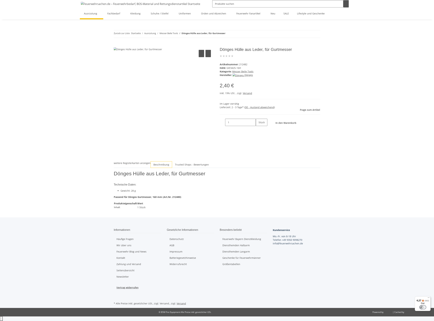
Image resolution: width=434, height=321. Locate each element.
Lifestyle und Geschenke (311, 13)
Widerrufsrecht (178, 264)
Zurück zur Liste (122, 33)
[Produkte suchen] (346, 3)
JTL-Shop (388, 312)
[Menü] (429, 298)
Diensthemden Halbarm (236, 245)
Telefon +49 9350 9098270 (287, 239)
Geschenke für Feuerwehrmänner (241, 257)
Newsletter (122, 276)
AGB (172, 245)
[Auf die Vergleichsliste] (201, 53)
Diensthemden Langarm (236, 251)
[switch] (422, 307)
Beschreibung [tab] (161, 164)
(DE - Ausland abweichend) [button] (259, 107)
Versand (247, 93)
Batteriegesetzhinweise (183, 257)
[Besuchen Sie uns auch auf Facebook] (116, 293)
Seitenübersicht (125, 270)
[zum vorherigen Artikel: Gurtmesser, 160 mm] (228, 34)
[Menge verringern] (222, 122)
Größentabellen (231, 264)
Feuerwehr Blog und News (131, 251)
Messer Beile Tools (242, 71)
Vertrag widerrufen (127, 287)
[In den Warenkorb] (116, 45)
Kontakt (120, 257)
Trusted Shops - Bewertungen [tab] (192, 164)
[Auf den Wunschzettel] (208, 53)
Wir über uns (123, 245)
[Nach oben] (1, 318)
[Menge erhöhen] (258, 129)
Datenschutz (177, 239)
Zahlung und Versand (128, 264)
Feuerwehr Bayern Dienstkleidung (241, 239)
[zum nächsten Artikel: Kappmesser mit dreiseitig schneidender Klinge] (234, 34)
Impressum (176, 251)
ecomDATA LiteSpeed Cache (418, 312)
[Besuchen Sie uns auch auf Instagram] (116, 297)
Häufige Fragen (125, 239)
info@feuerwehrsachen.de (288, 243)
